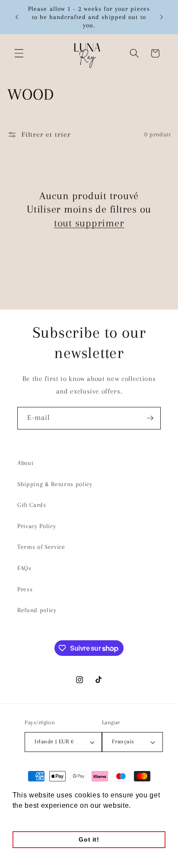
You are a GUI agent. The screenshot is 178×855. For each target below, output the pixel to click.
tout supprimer (89, 223)
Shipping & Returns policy (54, 484)
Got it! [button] (89, 839)
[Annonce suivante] (161, 16)
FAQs (24, 568)
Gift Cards (31, 505)
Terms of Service (41, 547)
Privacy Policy (36, 526)
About (25, 463)
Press (24, 589)
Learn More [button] (33, 817)
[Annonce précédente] (16, 16)
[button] (19, 53)
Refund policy (37, 610)
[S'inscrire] (150, 418)
